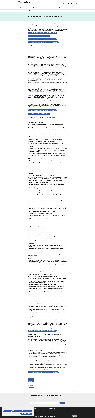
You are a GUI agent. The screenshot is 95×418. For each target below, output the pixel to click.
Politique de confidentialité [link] (25, 413)
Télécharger (31, 378)
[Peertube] (64, 3)
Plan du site (37, 416)
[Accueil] (20, 3)
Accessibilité (52, 416)
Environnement (30, 387)
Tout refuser (17, 411)
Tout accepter (27, 411)
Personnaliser (7, 411)
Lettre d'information (50, 7)
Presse (66, 408)
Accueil (19, 10)
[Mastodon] (69, 3)
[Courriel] (72, 3)
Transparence (67, 411)
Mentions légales (46, 416)
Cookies (41, 416)
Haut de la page (74, 391)
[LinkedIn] (66, 3)
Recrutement (67, 409)
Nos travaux (27, 7)
